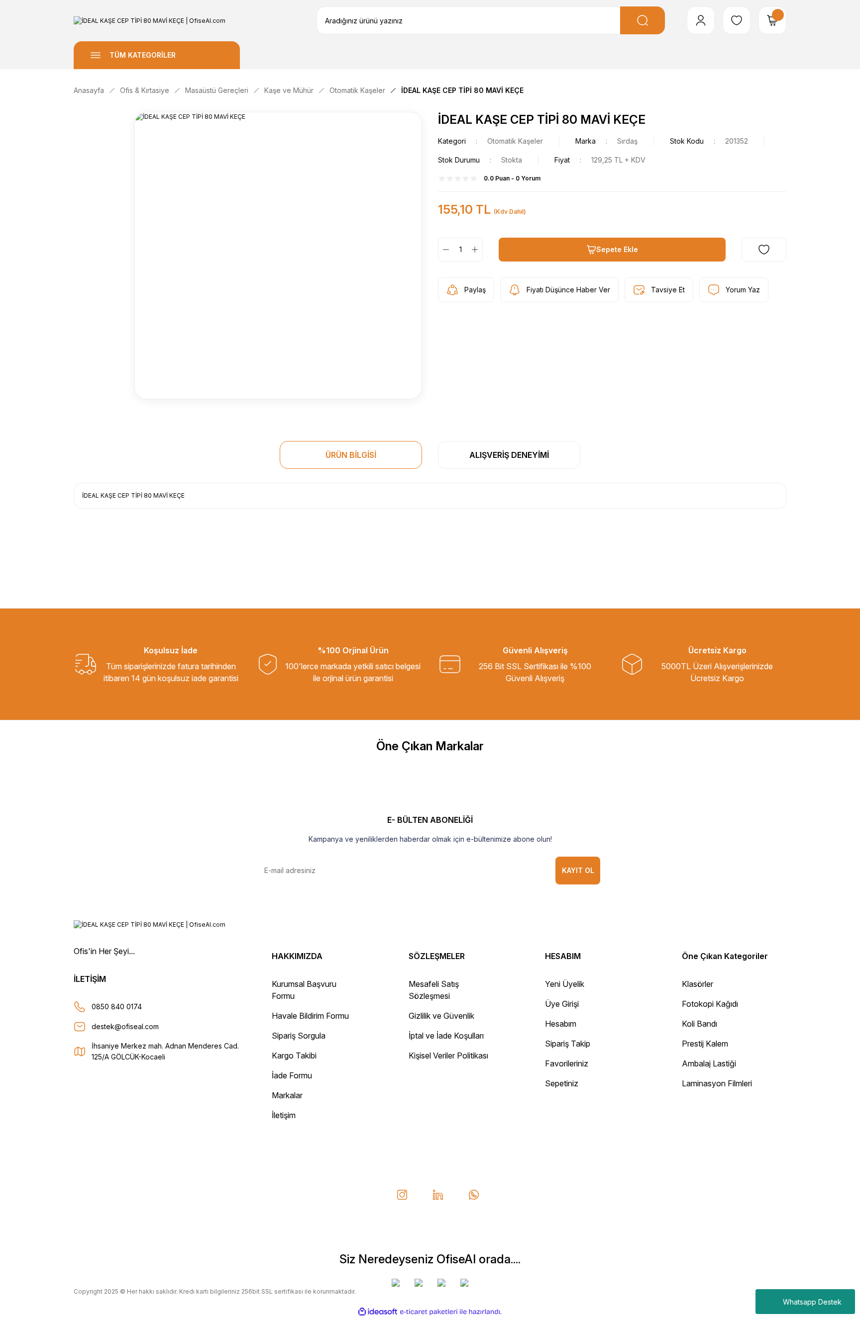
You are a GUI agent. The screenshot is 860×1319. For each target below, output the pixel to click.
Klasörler (697, 984)
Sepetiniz (561, 1083)
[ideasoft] (378, 1312)
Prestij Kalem (705, 1044)
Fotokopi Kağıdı (710, 1004)
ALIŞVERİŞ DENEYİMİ (509, 455)
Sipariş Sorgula (298, 1036)
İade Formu (292, 1075)
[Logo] (149, 20)
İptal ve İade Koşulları (446, 1036)
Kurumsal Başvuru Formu (304, 990)
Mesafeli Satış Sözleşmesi (434, 990)
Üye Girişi (562, 1004)
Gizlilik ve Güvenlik (441, 1016)
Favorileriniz (566, 1063)
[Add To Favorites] (764, 250)
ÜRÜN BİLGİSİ (350, 455)
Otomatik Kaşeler (515, 141)
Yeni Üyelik (564, 984)
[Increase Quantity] (477, 250)
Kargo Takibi (294, 1055)
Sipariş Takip (567, 1044)
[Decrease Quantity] (444, 250)
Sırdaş (627, 141)
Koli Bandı (699, 1024)
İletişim (284, 1115)
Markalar (287, 1095)
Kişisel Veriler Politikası (448, 1055)
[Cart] (772, 20)
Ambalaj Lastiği (709, 1063)
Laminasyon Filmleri (717, 1083)
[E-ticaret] (429, 1311)
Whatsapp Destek (812, 1302)
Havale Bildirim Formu (310, 1016)
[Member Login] (701, 20)
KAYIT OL (578, 870)
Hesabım (560, 1024)
